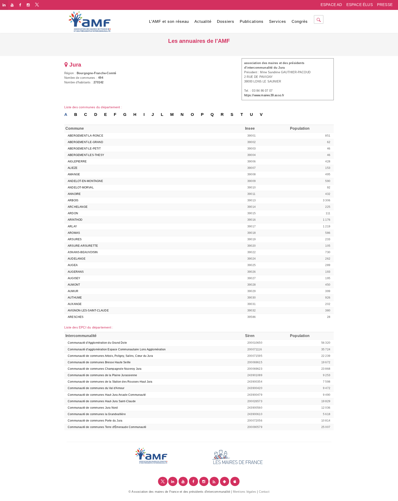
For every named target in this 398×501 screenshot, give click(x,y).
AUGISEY (74, 278)
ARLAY (72, 226)
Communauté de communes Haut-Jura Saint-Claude (102, 401)
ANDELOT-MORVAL (81, 187)
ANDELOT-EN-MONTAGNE (85, 181)
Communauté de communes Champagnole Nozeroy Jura (104, 368)
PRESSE (385, 5)
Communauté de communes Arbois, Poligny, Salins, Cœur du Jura (110, 355)
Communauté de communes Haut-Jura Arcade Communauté (107, 394)
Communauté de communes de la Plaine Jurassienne (102, 375)
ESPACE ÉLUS (359, 5)
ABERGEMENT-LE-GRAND (85, 142)
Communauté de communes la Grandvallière (97, 414)
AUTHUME (75, 297)
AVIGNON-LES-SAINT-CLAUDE (88, 310)
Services (277, 21)
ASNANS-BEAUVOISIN (83, 252)
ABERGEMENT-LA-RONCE (85, 135)
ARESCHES (76, 317)
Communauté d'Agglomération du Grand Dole (97, 342)
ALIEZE (72, 168)
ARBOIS (73, 200)
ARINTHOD (75, 219)
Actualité (202, 21)
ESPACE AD (331, 5)
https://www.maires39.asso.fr (264, 95)
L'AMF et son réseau (169, 21)
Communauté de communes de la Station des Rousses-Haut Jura (110, 381)
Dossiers (225, 21)
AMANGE (74, 174)
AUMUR (73, 291)
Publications (251, 21)
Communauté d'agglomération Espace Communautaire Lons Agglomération (117, 349)
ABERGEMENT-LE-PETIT (84, 148)
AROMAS (74, 232)
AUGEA (73, 265)
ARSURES (75, 239)
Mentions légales (244, 491)
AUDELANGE (76, 258)
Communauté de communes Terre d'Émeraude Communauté (107, 427)
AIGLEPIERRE (77, 161)
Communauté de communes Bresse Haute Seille (99, 362)
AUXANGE (75, 304)
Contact (264, 491)
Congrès (300, 21)
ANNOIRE (74, 194)
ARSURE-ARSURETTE (83, 245)
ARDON (73, 213)
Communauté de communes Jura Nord (93, 407)
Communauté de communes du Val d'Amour (96, 388)
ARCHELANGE (78, 206)
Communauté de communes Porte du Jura (95, 420)
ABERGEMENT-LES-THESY (86, 155)
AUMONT (74, 284)
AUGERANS (76, 271)
